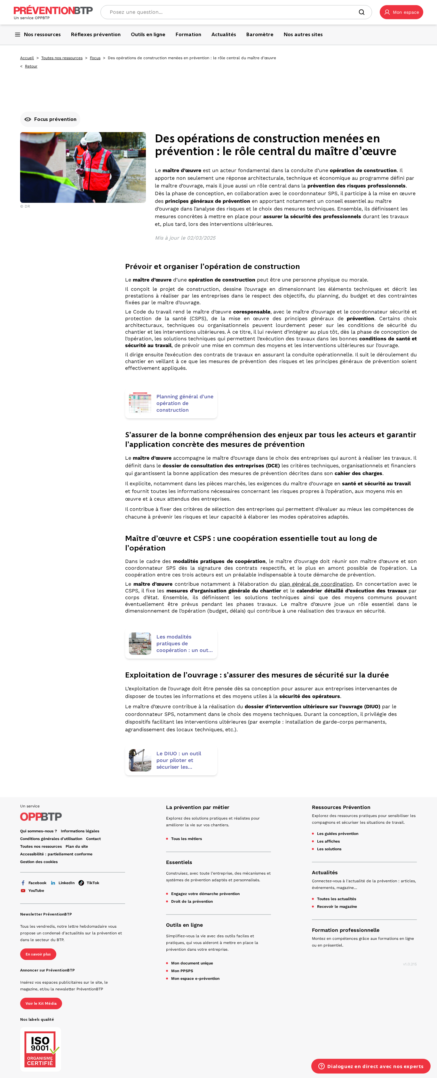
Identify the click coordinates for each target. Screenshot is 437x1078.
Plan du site (77, 846)
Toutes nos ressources (62, 58)
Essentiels (179, 862)
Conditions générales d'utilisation (51, 838)
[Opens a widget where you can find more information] (371, 1067)
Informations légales (80, 831)
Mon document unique (192, 963)
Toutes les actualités (336, 899)
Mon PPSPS (182, 971)
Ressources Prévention (341, 807)
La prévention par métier (197, 807)
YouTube (36, 890)
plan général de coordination (316, 584)
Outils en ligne (184, 925)
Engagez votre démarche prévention (205, 894)
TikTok (93, 883)
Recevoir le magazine (337, 906)
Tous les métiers (186, 838)
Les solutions (329, 849)
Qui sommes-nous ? (38, 831)
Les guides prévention (337, 833)
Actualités (325, 872)
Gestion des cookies (39, 862)
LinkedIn (67, 883)
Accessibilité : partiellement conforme (56, 854)
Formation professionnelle (345, 930)
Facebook (37, 883)
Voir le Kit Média (41, 1003)
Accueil (27, 58)
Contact (93, 838)
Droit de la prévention (192, 901)
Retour (31, 66)
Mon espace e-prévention (195, 978)
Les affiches (328, 841)
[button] (401, 12)
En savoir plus (38, 954)
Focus (95, 58)
